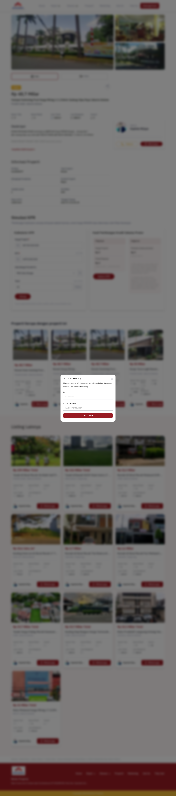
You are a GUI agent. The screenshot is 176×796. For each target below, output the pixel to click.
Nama (65, 392)
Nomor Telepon (69, 403)
